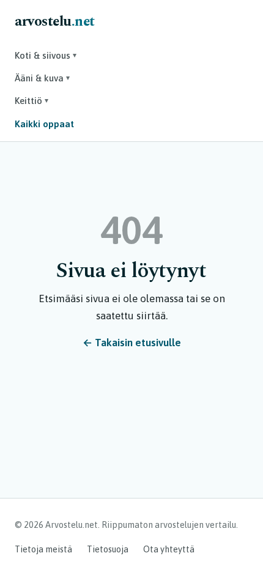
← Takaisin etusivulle (132, 342)
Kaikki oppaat (44, 124)
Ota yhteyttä (168, 549)
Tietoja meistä (43, 549)
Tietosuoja (107, 549)
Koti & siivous (45, 55)
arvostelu (55, 21)
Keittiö (31, 100)
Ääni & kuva (42, 78)
